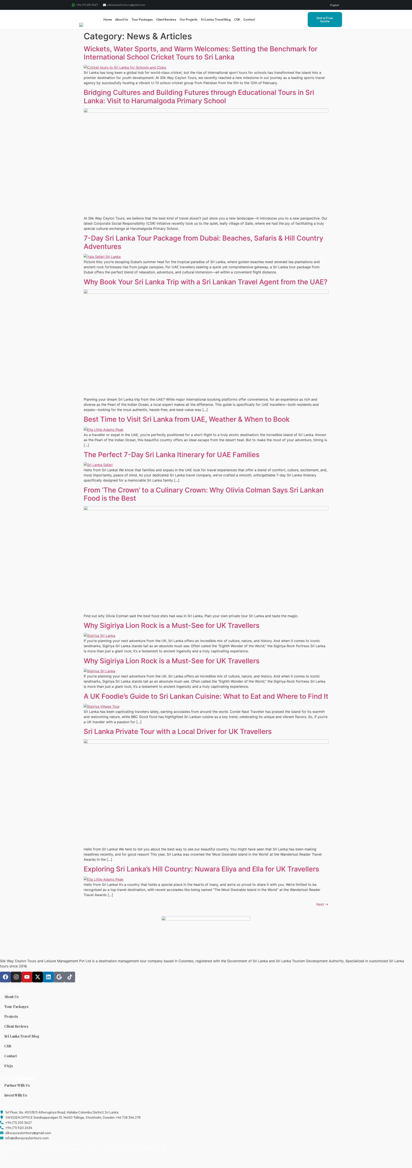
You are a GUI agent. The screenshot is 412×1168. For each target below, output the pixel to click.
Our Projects (188, 19)
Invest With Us (15, 1095)
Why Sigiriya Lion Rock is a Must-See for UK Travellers (171, 625)
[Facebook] (5, 977)
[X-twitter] (37, 977)
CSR (237, 19)
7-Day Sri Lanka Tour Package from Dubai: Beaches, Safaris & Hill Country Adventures (203, 242)
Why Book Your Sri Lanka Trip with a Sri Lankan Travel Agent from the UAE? (205, 282)
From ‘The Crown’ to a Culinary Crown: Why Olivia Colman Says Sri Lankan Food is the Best (204, 494)
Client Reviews (166, 19)
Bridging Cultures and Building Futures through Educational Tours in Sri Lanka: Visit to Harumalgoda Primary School (199, 96)
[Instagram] (16, 977)
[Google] (59, 977)
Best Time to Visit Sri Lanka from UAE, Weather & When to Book (187, 419)
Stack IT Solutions (58, 1158)
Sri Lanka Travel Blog (216, 19)
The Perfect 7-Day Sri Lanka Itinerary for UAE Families (171, 454)
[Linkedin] (48, 977)
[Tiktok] (69, 977)
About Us (121, 19)
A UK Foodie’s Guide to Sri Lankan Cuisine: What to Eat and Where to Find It (206, 696)
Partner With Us (17, 1085)
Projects (11, 1016)
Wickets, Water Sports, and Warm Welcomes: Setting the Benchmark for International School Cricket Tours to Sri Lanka (200, 53)
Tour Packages (142, 19)
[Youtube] (26, 977)
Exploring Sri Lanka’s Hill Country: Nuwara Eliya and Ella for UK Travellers (201, 869)
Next (322, 904)
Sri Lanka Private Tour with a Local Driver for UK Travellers (178, 731)
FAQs (8, 1065)
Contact (249, 19)
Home (107, 19)
